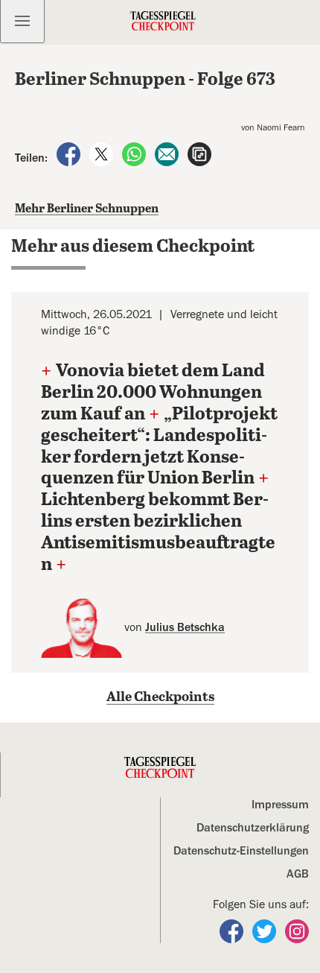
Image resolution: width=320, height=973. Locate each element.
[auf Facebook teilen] (70, 153)
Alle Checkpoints (160, 697)
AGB (298, 874)
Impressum (280, 805)
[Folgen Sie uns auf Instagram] (297, 930)
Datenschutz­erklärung (252, 828)
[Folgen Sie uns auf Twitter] (265, 930)
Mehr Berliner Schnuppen (87, 209)
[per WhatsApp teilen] (135, 153)
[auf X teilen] (102, 153)
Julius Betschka (185, 627)
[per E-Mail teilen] (168, 153)
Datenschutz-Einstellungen (241, 851)
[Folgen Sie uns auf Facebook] (233, 930)
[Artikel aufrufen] (199, 153)
